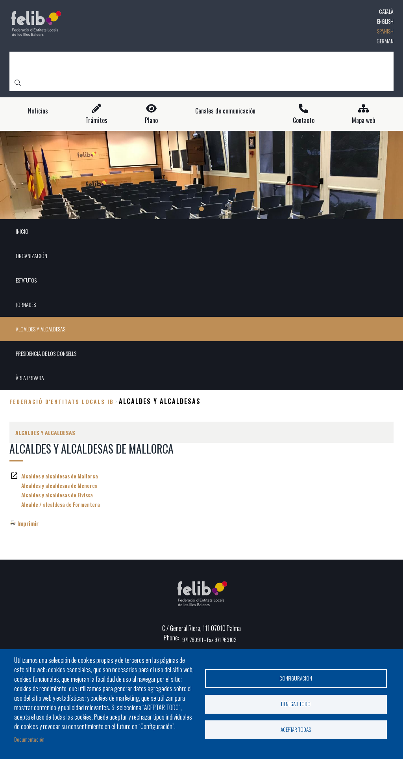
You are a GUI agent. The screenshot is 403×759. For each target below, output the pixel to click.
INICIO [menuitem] (22, 231)
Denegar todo (296, 704)
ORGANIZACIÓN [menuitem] (31, 255)
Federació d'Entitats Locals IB (61, 401)
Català (386, 11)
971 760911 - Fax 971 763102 (209, 639)
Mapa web (363, 120)
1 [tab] (201, 208)
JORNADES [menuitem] (26, 304)
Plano (151, 120)
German (385, 41)
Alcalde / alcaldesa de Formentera (60, 504)
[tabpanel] (201, 175)
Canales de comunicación (225, 111)
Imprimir (28, 523)
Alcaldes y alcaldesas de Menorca (59, 485)
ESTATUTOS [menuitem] (26, 280)
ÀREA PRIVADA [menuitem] (30, 378)
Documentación (29, 739)
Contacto (303, 120)
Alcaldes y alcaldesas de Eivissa (57, 495)
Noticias (38, 111)
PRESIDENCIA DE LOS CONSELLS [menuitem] (46, 353)
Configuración (295, 678)
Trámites (96, 120)
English (385, 21)
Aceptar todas (296, 729)
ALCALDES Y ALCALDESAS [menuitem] (40, 329)
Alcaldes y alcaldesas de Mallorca (59, 476)
